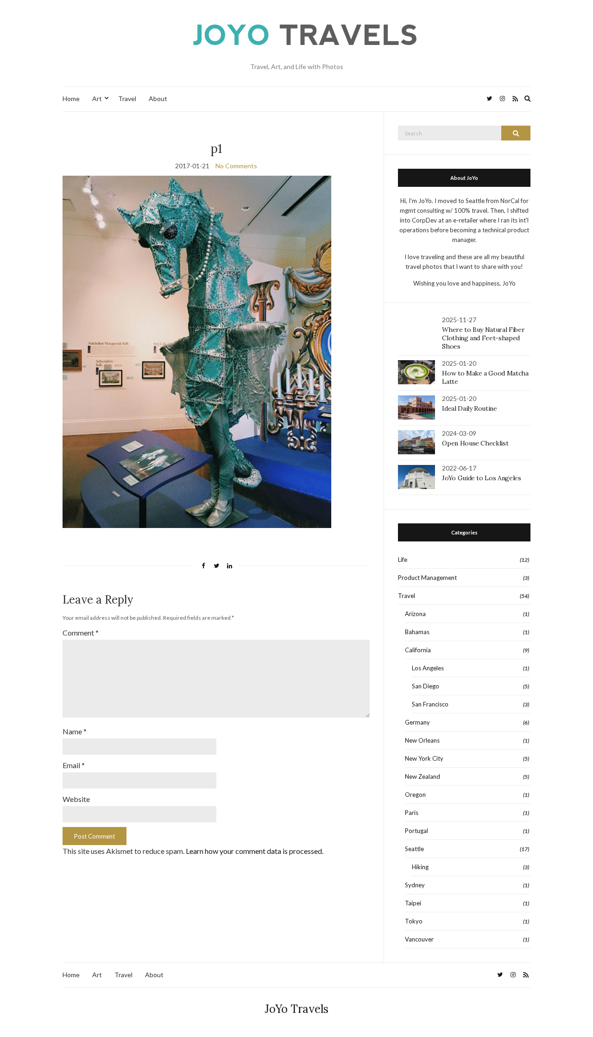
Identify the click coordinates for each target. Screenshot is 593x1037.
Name (75, 731)
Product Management (427, 577)
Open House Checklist (475, 443)
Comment (81, 632)
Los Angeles (428, 668)
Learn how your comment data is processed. (254, 850)
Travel (127, 98)
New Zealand (422, 776)
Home (71, 98)
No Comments (236, 166)
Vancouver (419, 939)
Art (97, 98)
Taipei (413, 903)
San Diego (425, 686)
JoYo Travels (296, 1009)
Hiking (420, 867)
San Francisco (430, 704)
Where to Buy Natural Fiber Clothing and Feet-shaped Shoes (483, 337)
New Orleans (422, 740)
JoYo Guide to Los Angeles (481, 478)
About (158, 98)
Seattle (414, 849)
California (418, 650)
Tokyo (414, 921)
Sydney (415, 885)
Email (74, 765)
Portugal (416, 830)
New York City (424, 758)
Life (402, 559)
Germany (417, 722)
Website (76, 799)
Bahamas (417, 632)
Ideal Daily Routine (469, 408)
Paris (411, 812)
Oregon (415, 794)
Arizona (415, 613)
